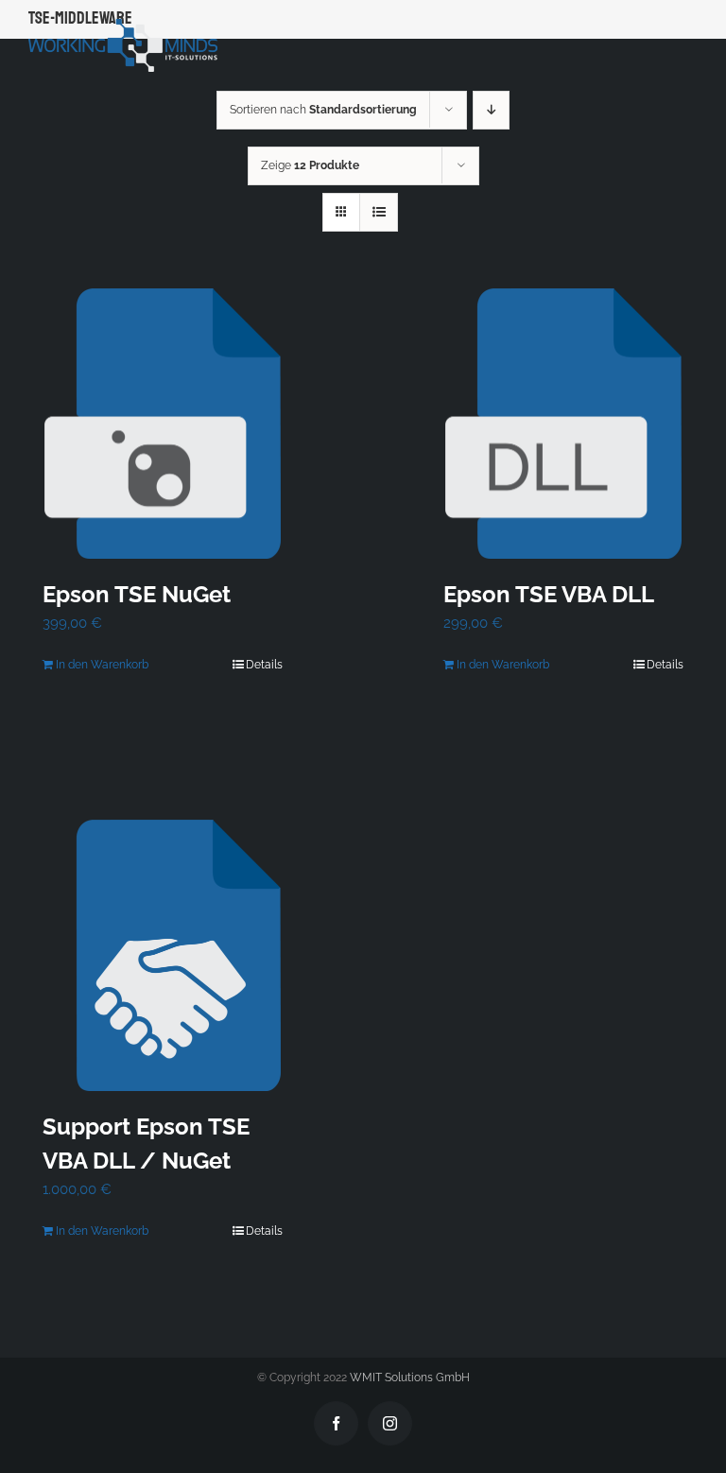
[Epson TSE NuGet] (162, 424)
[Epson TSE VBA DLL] (563, 424)
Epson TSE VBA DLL (548, 594)
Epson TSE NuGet (137, 594)
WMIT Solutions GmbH (410, 1377)
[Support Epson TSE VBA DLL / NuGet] (162, 955)
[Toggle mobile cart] (649, 29)
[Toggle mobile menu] (688, 29)
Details (264, 664)
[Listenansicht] (378, 212)
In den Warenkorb (102, 664)
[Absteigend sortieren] (491, 110)
